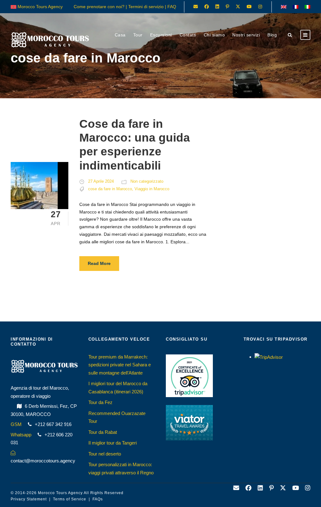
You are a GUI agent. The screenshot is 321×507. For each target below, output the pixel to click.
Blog (272, 34)
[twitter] (238, 6)
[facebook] (206, 6)
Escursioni (161, 34)
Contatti (188, 34)
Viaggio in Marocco (151, 188)
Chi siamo (214, 34)
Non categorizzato (146, 181)
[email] (195, 6)
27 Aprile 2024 (101, 181)
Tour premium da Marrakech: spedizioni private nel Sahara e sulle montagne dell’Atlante (119, 364)
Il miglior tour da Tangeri (112, 442)
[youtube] (249, 6)
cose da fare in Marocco (110, 188)
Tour (138, 34)
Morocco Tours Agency (60, 493)
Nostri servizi (246, 34)
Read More (99, 263)
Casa (120, 34)
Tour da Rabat (102, 432)
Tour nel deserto (104, 453)
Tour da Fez (100, 402)
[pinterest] (227, 6)
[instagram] (260, 6)
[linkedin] (217, 6)
